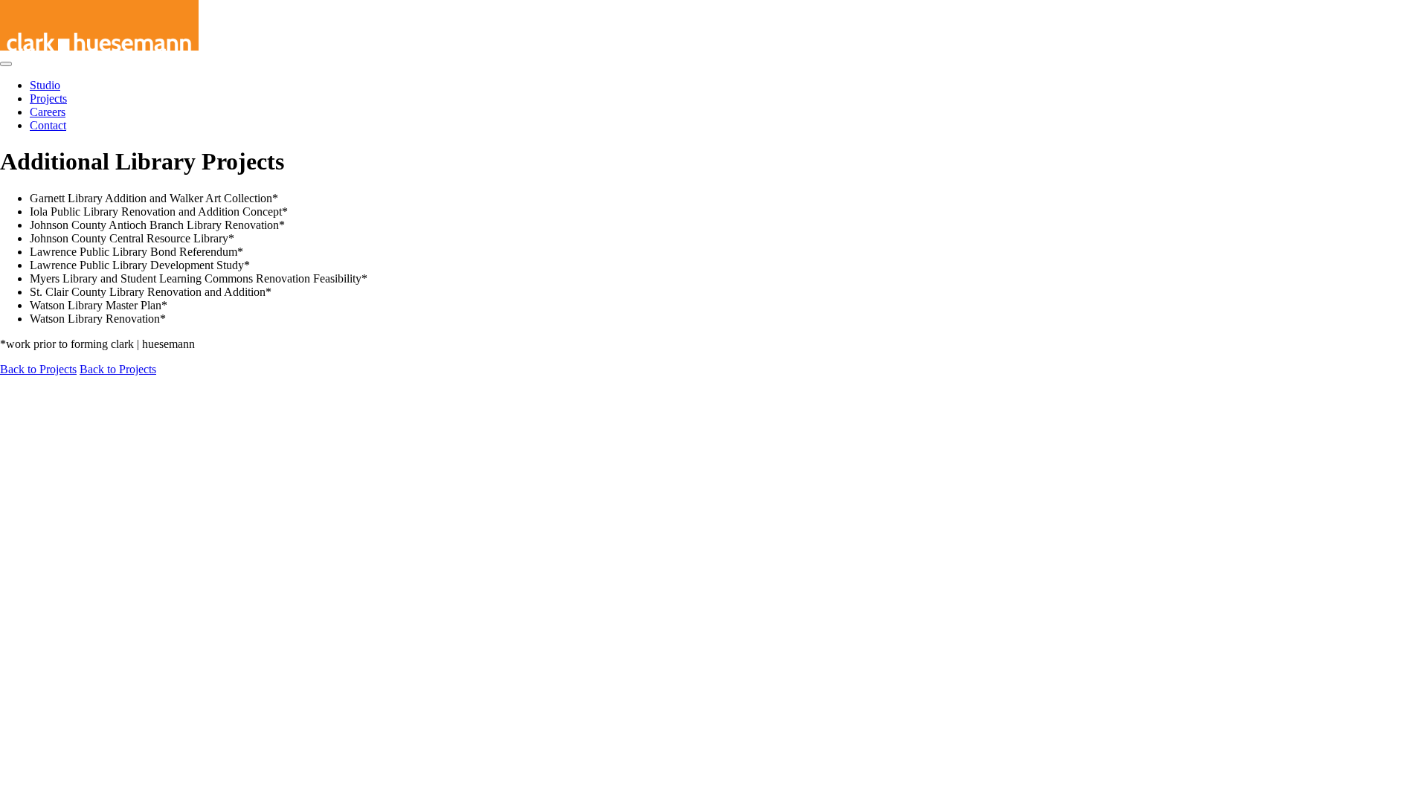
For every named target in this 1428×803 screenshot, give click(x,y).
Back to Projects (38, 369)
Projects (48, 98)
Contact (48, 125)
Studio (45, 85)
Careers (47, 112)
